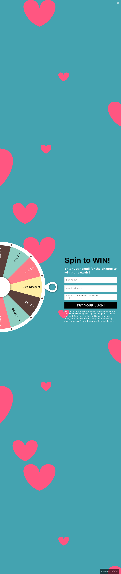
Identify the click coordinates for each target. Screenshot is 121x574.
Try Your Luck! (91, 305)
